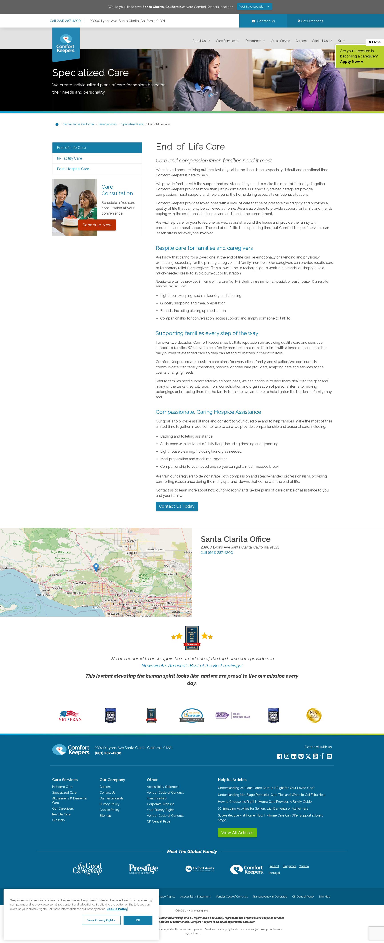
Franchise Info (157, 798)
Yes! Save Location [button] (252, 6)
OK (138, 920)
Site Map (324, 896)
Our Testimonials (112, 798)
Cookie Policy (110, 810)
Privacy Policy (110, 804)
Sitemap (105, 815)
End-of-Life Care (159, 124)
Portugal (274, 872)
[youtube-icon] (315, 756)
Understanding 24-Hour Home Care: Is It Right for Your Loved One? (266, 788)
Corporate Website (160, 804)
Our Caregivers (63, 808)
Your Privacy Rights (160, 810)
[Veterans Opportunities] (70, 722)
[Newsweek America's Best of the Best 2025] (151, 722)
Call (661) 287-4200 (65, 21)
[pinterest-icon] (301, 756)
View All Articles (237, 832)
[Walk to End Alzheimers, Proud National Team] (233, 719)
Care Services (226, 41)
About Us (199, 41)
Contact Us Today (177, 506)
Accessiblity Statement (163, 787)
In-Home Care (62, 787)
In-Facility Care (69, 158)
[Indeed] (322, 756)
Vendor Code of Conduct (165, 792)
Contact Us (320, 41)
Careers (301, 41)
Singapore (289, 866)
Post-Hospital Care (73, 169)
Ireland (274, 866)
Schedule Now (97, 225)
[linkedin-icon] (293, 756)
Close (376, 42)
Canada (304, 866)
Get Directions (311, 21)
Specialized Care (132, 124)
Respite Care (61, 814)
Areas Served (280, 41)
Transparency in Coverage (270, 896)
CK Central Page (158, 821)
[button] (201, 41)
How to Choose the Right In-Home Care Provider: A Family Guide (265, 801)
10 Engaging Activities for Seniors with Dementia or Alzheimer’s (263, 808)
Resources (253, 41)
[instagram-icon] (286, 756)
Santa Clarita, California (78, 124)
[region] (81, 914)
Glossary (58, 820)
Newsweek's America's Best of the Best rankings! (192, 665)
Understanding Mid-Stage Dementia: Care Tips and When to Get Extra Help (272, 795)
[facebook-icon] (279, 756)
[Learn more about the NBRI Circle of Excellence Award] (314, 722)
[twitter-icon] (308, 756)
